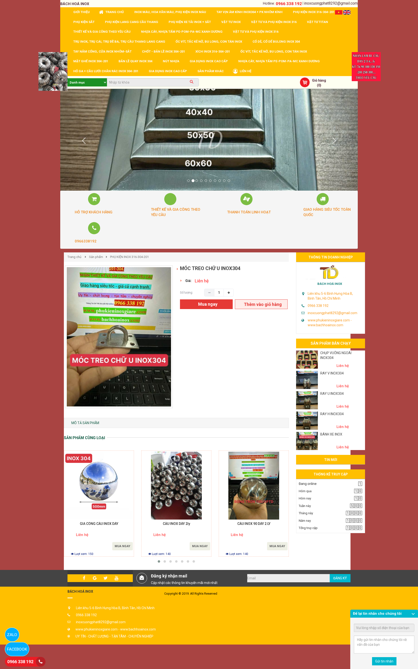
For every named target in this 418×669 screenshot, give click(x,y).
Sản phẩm (96, 257)
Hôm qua (305, 491)
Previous (58, 341)
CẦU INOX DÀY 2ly (176, 524)
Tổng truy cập (308, 528)
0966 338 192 (289, 3)
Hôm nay (305, 498)
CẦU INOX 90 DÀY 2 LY (253, 524)
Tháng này (306, 513)
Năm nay (305, 520)
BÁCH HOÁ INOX (329, 284)
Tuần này (305, 506)
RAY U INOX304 (332, 394)
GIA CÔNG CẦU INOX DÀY (99, 524)
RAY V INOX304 (332, 373)
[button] (82, 140)
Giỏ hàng (319, 80)
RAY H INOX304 (332, 414)
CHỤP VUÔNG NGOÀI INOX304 (335, 355)
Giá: (188, 281)
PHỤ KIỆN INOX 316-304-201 (129, 257)
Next (181, 341)
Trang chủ (74, 257)
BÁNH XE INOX (331, 434)
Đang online (308, 484)
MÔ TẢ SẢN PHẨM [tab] (85, 423)
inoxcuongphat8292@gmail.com (331, 3)
